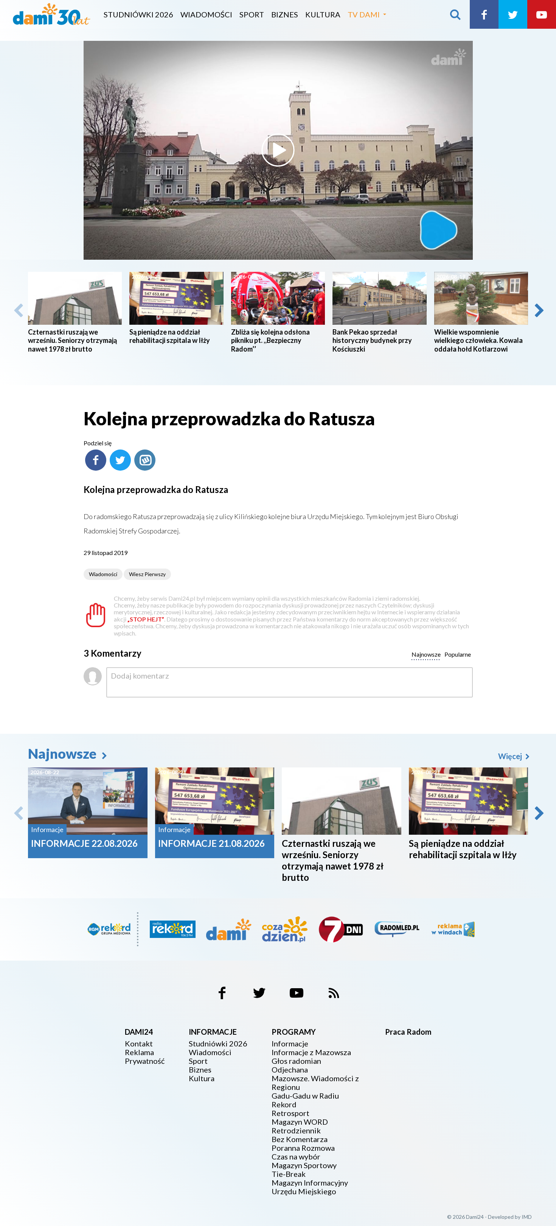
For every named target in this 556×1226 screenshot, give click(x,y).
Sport (251, 14)
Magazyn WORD (300, 1122)
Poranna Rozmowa (303, 1148)
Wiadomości (206, 14)
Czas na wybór (296, 1156)
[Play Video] (278, 150)
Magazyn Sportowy (304, 1165)
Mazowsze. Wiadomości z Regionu (315, 1082)
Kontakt (139, 1043)
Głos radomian (296, 1061)
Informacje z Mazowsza (311, 1052)
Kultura (322, 14)
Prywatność (145, 1061)
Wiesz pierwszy (147, 574)
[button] (538, 310)
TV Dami (364, 14)
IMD (527, 1217)
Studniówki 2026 (138, 14)
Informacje (290, 1043)
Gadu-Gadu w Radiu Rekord (305, 1100)
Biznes (284, 14)
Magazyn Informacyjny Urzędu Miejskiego (310, 1187)
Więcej (510, 756)
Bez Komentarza (300, 1139)
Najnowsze (63, 753)
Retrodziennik (296, 1130)
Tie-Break (289, 1174)
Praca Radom (408, 1031)
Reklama (139, 1052)
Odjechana (290, 1069)
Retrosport (290, 1113)
